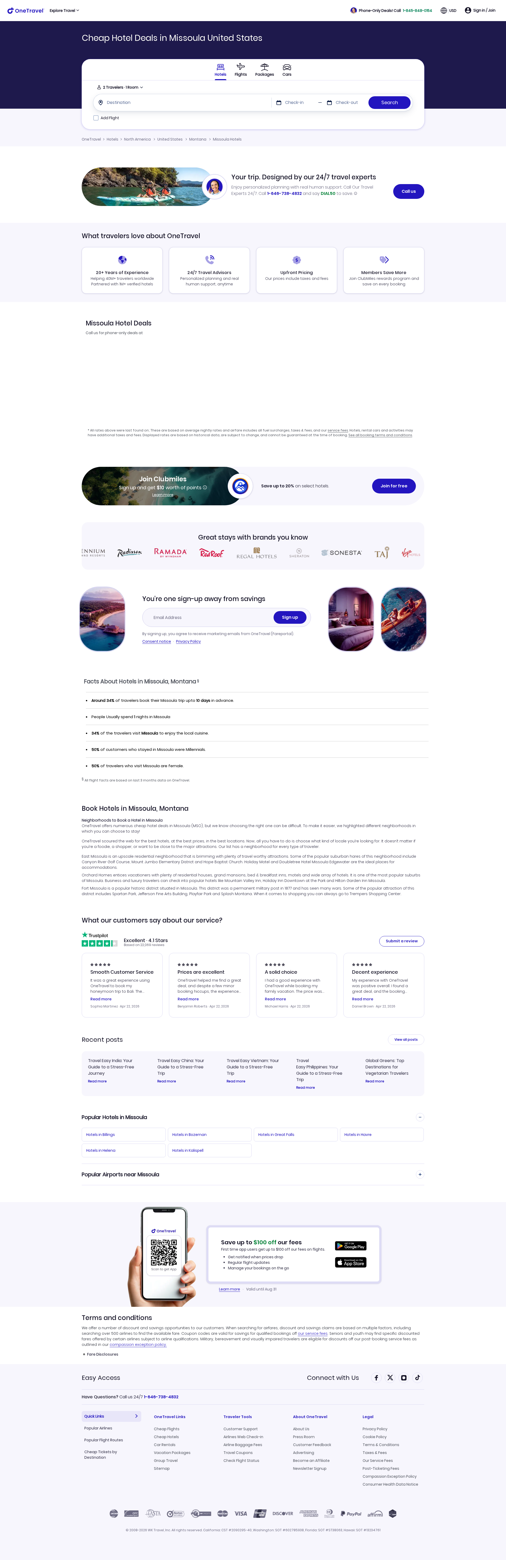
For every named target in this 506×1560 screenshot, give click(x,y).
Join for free (394, 486)
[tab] (241, 69)
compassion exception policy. (138, 1344)
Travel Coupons (238, 1452)
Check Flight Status (241, 1460)
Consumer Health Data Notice (390, 1484)
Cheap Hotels (166, 1436)
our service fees (313, 1333)
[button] (391, 10)
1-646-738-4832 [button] (161, 1397)
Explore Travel (62, 10)
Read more (97, 1081)
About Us (301, 1429)
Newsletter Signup (310, 1468)
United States (170, 139)
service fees (338, 430)
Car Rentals (165, 1444)
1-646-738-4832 (284, 193)
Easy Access (101, 1377)
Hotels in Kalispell (187, 1150)
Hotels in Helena (100, 1150)
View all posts (406, 1039)
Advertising (303, 1452)
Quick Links (94, 1416)
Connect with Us (333, 1377)
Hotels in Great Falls (276, 1134)
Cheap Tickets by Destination (100, 1454)
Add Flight (110, 118)
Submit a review (402, 941)
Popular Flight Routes (103, 1440)
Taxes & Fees (375, 1452)
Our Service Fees (378, 1460)
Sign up (290, 617)
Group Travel (166, 1460)
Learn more (162, 494)
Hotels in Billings (100, 1134)
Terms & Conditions (381, 1444)
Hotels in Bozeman (189, 1134)
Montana (197, 139)
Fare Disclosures (102, 1354)
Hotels (112, 139)
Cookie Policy (375, 1436)
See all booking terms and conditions (380, 435)
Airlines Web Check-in (243, 1436)
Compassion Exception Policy (390, 1476)
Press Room (304, 1436)
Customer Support (240, 1429)
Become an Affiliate (311, 1460)
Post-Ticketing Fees (381, 1468)
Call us (409, 191)
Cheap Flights (166, 1429)
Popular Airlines (98, 1428)
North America (137, 139)
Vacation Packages (172, 1452)
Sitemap (162, 1468)
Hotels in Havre (358, 1134)
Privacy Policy (188, 641)
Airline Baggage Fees (242, 1444)
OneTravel (91, 139)
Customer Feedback (312, 1444)
